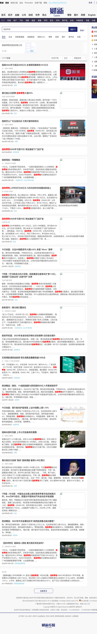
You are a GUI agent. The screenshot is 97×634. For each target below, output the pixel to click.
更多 (3, 20)
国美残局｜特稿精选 (11, 159)
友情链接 (75, 616)
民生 (51, 20)
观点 (44, 14)
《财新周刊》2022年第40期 (24, 180)
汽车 (21, 20)
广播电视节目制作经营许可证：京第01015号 (50, 604)
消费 (27, 20)
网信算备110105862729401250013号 (65, 601)
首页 (3, 14)
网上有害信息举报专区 (58, 2)
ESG (58, 20)
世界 (37, 14)
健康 (39, 20)
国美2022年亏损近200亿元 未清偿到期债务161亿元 (25, 65)
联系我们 (68, 616)
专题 (87, 20)
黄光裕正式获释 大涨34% (17, 93)
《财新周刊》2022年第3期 (23, 328)
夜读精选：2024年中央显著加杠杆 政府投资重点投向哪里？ (28, 521)
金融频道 (18, 266)
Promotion (29, 2)
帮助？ (82, 30)
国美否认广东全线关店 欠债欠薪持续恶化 (20, 121)
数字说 (64, 20)
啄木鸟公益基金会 (39, 616)
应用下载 (38, 2)
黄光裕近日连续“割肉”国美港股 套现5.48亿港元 (23, 460)
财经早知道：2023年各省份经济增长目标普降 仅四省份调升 (28, 335)
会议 (21, 2)
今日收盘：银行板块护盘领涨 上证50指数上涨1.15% (25, 407)
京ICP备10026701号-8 (43, 601)
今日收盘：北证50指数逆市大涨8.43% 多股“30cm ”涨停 (27, 249)
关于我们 (22, 616)
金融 (17, 14)
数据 (2, 2)
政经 (31, 14)
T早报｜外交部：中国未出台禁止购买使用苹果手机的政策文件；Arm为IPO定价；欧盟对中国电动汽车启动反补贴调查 (29, 495)
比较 (72, 20)
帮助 (45, 2)
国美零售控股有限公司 (12, 45)
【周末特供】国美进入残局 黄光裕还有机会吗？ (23, 543)
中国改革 (79, 20)
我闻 (7, 2)
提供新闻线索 (59, 616)
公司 (24, 14)
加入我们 (29, 616)
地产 (15, 20)
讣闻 (93, 20)
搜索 (72, 29)
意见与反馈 (50, 616)
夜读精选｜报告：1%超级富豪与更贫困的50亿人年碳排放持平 (30, 385)
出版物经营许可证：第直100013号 (78, 604)
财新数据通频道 (20, 563)
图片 (76, 14)
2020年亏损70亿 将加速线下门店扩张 (23, 149)
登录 (90, 2)
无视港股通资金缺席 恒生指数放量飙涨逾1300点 (23, 357)
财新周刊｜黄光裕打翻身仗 (14, 307)
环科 (45, 20)
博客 (69, 14)
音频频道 (16, 152)
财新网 (17, 400)
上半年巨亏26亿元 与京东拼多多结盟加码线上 (26, 188)
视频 (83, 14)
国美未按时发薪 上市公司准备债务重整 (19, 432)
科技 (9, 20)
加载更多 (43, 591)
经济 (10, 14)
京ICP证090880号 (28, 601)
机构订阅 (14, 2)
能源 (34, 20)
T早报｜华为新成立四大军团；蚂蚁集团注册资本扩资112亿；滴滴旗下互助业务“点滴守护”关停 (29, 275)
